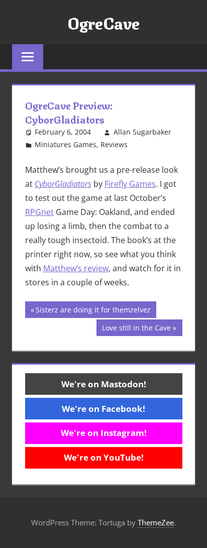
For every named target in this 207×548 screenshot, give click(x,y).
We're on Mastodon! (103, 384)
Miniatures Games (65, 144)
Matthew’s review (76, 268)
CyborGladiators (63, 183)
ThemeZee (156, 522)
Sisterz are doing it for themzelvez (93, 311)
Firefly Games (130, 183)
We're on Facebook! (103, 408)
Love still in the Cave (136, 329)
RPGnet (39, 211)
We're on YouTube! (104, 457)
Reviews (114, 144)
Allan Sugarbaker (142, 132)
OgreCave (103, 22)
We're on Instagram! (104, 433)
